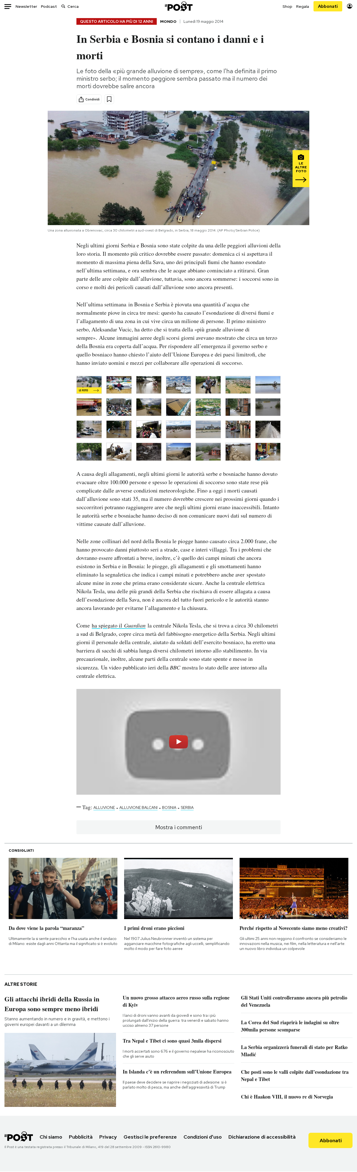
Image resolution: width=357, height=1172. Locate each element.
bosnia (169, 807)
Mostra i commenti (178, 827)
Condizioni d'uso (203, 1137)
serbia (187, 807)
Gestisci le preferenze (150, 1137)
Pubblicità (81, 1137)
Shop (287, 6)
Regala (302, 6)
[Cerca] (63, 6)
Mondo (168, 21)
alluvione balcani (138, 807)
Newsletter (26, 6)
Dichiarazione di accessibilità (262, 1137)
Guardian (134, 625)
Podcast (49, 6)
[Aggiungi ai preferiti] (109, 99)
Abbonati (328, 6)
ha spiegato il (107, 625)
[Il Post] (178, 6)
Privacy (108, 1137)
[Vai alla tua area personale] (350, 6)
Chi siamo (51, 1137)
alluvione (104, 807)
